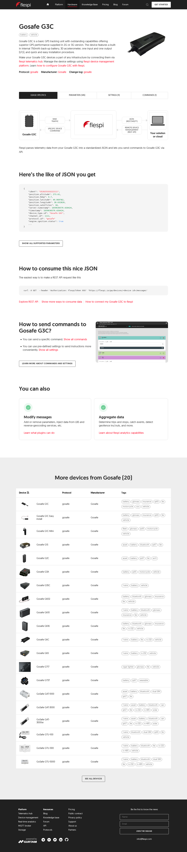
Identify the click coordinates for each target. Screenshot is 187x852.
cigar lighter (128, 667)
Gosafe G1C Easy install (45, 517)
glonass (135, 502)
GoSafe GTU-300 (45, 748)
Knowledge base (51, 818)
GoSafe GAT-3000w (43, 721)
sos (137, 507)
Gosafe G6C (43, 640)
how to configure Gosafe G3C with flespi (60, 66)
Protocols (47, 830)
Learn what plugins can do (39, 433)
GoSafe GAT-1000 (45, 694)
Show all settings (48, 350)
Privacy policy (75, 818)
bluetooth (144, 545)
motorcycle (128, 507)
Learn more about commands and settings (47, 364)
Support (72, 822)
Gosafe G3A (43, 572)
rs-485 (147, 710)
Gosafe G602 (43, 599)
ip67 (154, 545)
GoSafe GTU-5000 (46, 762)
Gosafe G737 (43, 680)
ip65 (157, 502)
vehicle (34, 35)
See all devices (93, 779)
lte (163, 502)
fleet (125, 529)
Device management (28, 818)
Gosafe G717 (43, 667)
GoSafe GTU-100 (45, 735)
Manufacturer (98, 493)
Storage (22, 830)
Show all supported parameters (41, 243)
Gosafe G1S (42, 545)
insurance (147, 502)
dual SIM (156, 692)
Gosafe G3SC (43, 585)
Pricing (71, 810)
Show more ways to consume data (62, 302)
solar (155, 710)
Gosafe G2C (43, 558)
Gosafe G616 (43, 626)
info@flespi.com (144, 839)
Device (22, 493)
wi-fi (154, 558)
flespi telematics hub (31, 62)
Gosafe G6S (43, 653)
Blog (45, 814)
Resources (48, 810)
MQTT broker (24, 826)
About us (72, 826)
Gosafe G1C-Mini (45, 531)
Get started (161, 5)
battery (23, 35)
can (162, 705)
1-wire (125, 586)
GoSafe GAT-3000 (46, 707)
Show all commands (75, 339)
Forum (46, 822)
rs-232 (131, 629)
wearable (144, 680)
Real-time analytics (27, 822)
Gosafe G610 (43, 613)
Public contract (75, 814)
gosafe (34, 72)
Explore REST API (28, 302)
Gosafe (62, 72)
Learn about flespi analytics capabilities (121, 433)
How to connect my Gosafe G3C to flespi (109, 302)
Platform (22, 810)
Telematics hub (25, 814)
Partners (72, 830)
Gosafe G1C (43, 504)
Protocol (66, 493)
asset (125, 545)
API (44, 826)
